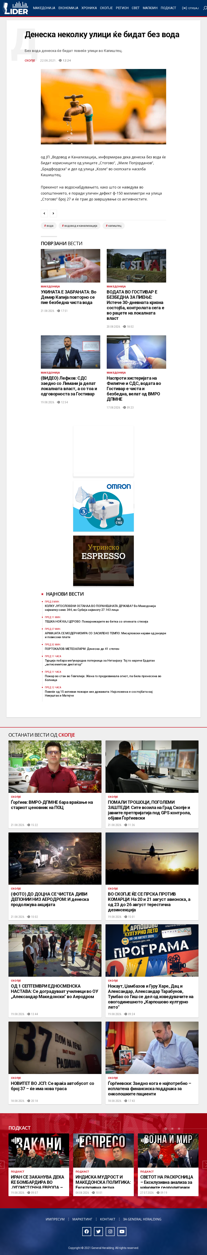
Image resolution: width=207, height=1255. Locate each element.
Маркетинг (82, 1219)
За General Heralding (142, 1219)
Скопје (106, 8)
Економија (68, 8)
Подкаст (168, 8)
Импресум (55, 1219)
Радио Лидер (15, 8)
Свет (135, 8)
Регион (122, 8)
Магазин (150, 8)
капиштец (114, 225)
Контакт (107, 1219)
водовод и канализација (80, 225)
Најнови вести (65, 593)
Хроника (89, 8)
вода (50, 225)
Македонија (44, 8)
